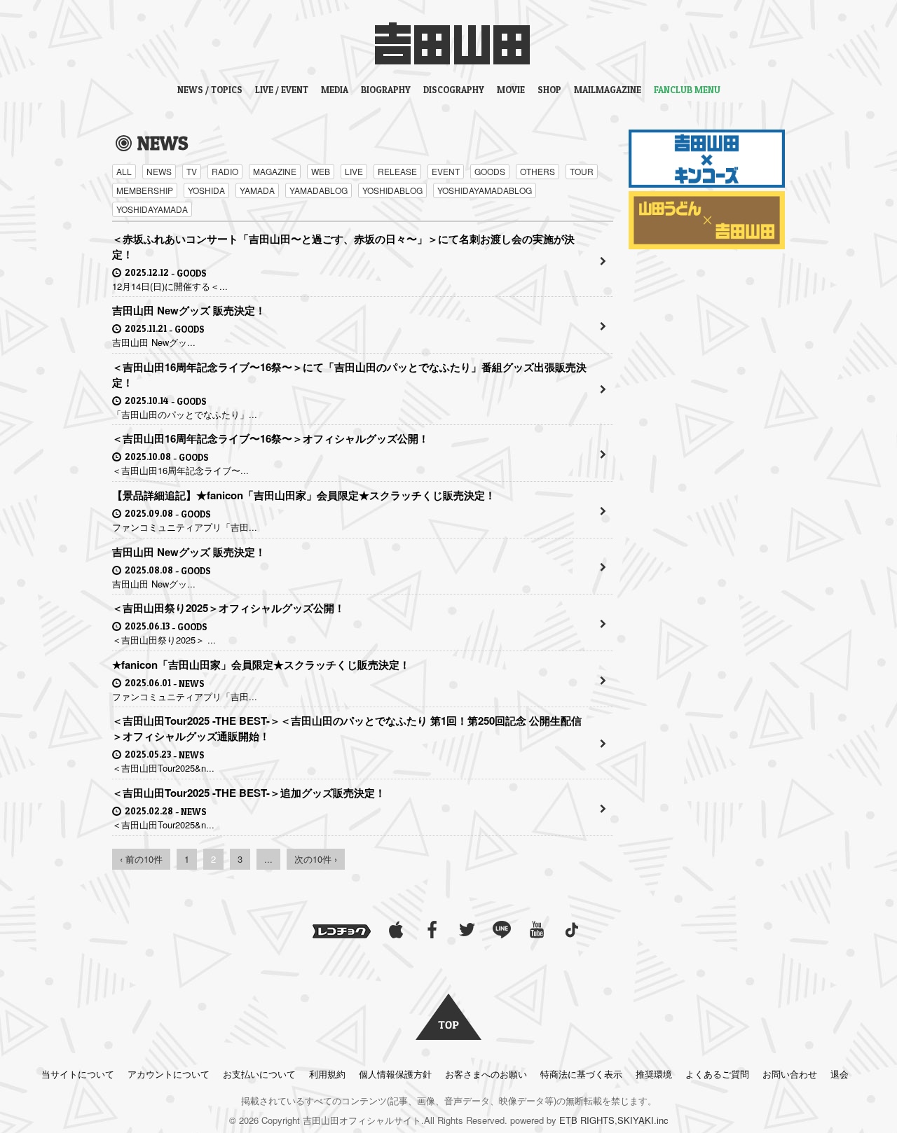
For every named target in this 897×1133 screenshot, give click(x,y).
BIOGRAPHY (386, 89)
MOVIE (511, 89)
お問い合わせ (789, 1073)
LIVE (354, 171)
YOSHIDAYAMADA (152, 209)
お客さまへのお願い (486, 1073)
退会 (839, 1073)
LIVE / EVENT (281, 89)
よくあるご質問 (717, 1073)
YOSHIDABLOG (392, 190)
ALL (124, 171)
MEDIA (334, 89)
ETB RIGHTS (587, 1120)
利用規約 (327, 1073)
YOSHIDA (206, 190)
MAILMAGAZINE (607, 89)
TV (191, 171)
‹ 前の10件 (141, 859)
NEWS (159, 171)
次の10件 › (315, 859)
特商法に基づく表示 (581, 1073)
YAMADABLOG (318, 190)
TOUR (582, 171)
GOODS (489, 171)
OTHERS (537, 171)
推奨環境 (654, 1073)
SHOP (549, 89)
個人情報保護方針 (395, 1073)
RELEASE (397, 171)
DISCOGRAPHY (453, 89)
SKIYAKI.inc (643, 1120)
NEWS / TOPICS (209, 89)
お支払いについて (259, 1073)
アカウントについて (169, 1073)
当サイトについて (77, 1073)
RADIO (225, 171)
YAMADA (257, 190)
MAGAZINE (274, 171)
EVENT (446, 171)
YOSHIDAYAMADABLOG (484, 190)
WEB (320, 171)
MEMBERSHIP (144, 190)
